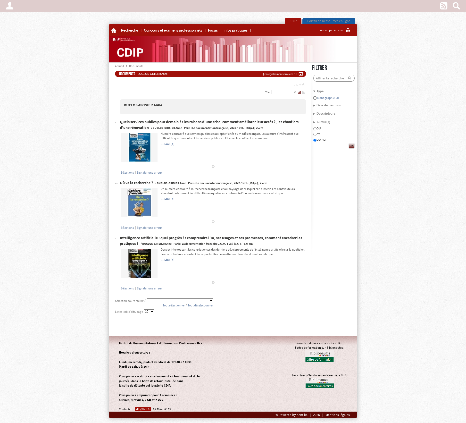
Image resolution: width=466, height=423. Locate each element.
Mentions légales (337, 415)
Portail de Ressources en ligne (328, 21)
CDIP (293, 21)
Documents (136, 66)
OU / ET (321, 140)
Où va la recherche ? (137, 182)
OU (318, 128)
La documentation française (210, 128)
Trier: (268, 92)
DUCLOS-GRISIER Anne (143, 105)
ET (318, 134)
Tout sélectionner (174, 305)
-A (296, 85)
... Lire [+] (167, 144)
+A (302, 84)
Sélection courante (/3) (131, 301)
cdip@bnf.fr (143, 409)
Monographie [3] (327, 98)
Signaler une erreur (149, 172)
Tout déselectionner (200, 305)
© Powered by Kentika (291, 415)
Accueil (119, 66)
